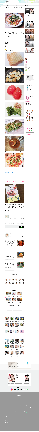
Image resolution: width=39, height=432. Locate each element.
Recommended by (20, 357)
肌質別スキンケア (6, 403)
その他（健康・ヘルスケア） (28, 75)
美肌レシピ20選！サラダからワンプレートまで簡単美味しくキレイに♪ (14, 302)
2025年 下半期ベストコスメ (30, 404)
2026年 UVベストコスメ (30, 405)
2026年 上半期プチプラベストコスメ (31, 406)
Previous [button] (5, 297)
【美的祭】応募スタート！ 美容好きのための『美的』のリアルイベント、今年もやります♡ (32, 97)
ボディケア (28, 76)
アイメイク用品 (6, 414)
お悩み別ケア (6, 404)
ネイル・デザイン (21, 403)
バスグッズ (6, 418)
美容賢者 (10, 412)
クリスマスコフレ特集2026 (6, 412)
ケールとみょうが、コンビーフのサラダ (8, 175)
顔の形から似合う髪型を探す (16, 405)
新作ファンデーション (10, 405)
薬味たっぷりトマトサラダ (7, 176)
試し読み (19, 383)
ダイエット (32, 75)
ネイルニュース (21, 405)
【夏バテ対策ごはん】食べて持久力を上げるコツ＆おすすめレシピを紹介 (8, 296)
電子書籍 (27, 383)
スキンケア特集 (6, 405)
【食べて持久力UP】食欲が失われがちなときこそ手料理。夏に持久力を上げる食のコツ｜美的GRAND (14, 297)
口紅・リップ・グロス (6, 415)
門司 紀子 (13, 259)
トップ (5, 5)
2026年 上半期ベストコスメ (30, 403)
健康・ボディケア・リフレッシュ (9, 5)
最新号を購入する (10, 383)
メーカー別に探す (6, 422)
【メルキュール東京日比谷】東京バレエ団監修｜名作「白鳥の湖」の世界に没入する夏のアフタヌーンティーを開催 (8, 303)
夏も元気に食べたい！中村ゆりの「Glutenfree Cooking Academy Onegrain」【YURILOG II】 (19, 297)
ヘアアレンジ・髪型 (15, 403)
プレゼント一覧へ (29, 106)
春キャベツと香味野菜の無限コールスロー (9, 172)
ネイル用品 (6, 416)
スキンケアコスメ (6, 413)
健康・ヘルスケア (31, 76)
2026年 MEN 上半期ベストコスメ (30, 407)
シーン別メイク (10, 404)
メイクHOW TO (10, 403)
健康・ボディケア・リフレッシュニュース (30, 78)
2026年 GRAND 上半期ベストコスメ (30, 408)
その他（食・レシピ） (18, 5)
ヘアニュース (15, 407)
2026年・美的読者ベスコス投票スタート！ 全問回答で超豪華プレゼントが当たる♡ (32, 103)
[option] (9, 297)
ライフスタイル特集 (25, 405)
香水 (5, 420)
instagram (23, 234)
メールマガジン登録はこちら (29, 132)
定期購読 (15, 383)
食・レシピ (14, 5)
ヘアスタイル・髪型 (15, 404)
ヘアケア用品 (6, 417)
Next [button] (23, 297)
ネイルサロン (21, 404)
